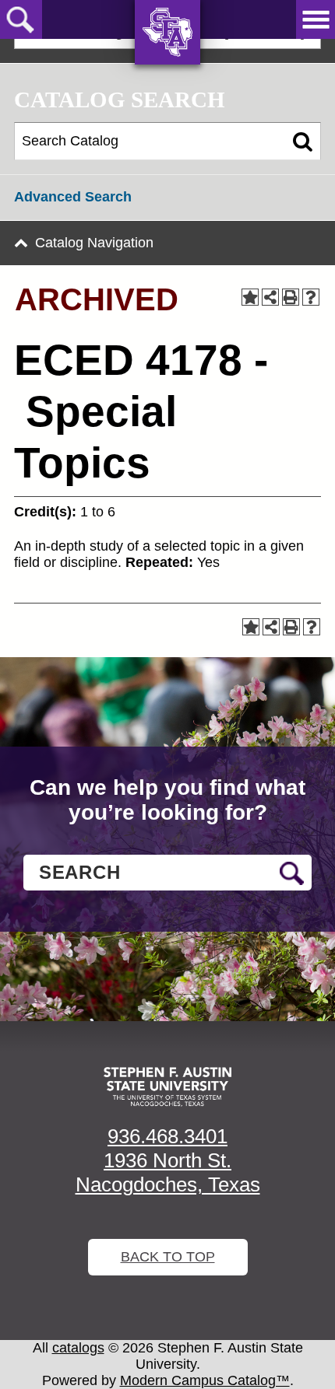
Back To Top (168, 1257)
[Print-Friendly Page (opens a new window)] (290, 297)
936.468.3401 (167, 1136)
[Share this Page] (270, 297)
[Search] (302, 141)
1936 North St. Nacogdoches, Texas (168, 1172)
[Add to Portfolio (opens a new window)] (250, 297)
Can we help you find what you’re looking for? (167, 799)
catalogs (78, 1348)
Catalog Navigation (94, 242)
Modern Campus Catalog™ (205, 1380)
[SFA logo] (167, 1087)
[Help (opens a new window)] (310, 297)
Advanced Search (73, 197)
